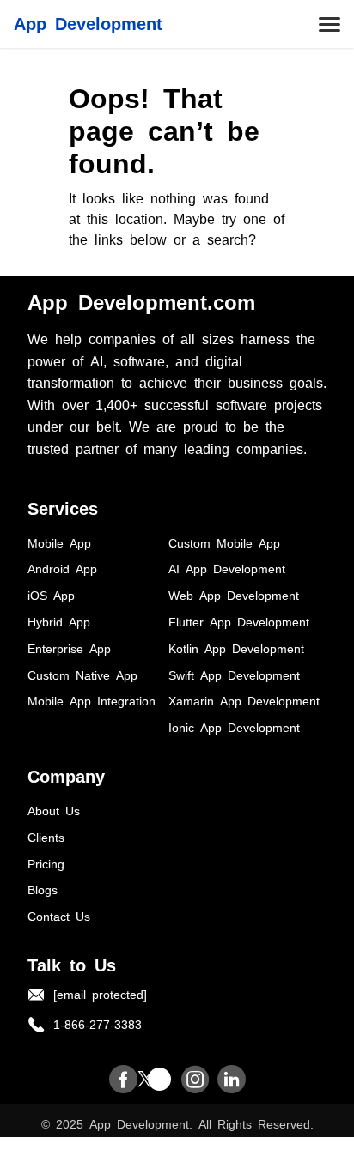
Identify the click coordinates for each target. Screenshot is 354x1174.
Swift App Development (234, 675)
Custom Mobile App (224, 542)
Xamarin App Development (244, 700)
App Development (88, 22)
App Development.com (141, 301)
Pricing (45, 863)
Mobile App (59, 542)
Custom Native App (82, 675)
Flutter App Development (238, 621)
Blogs (42, 889)
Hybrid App (58, 621)
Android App (62, 568)
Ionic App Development (234, 727)
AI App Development (226, 568)
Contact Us (58, 916)
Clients (45, 837)
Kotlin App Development (236, 648)
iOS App (51, 595)
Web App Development (233, 595)
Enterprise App (69, 648)
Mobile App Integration (91, 700)
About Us (53, 810)
